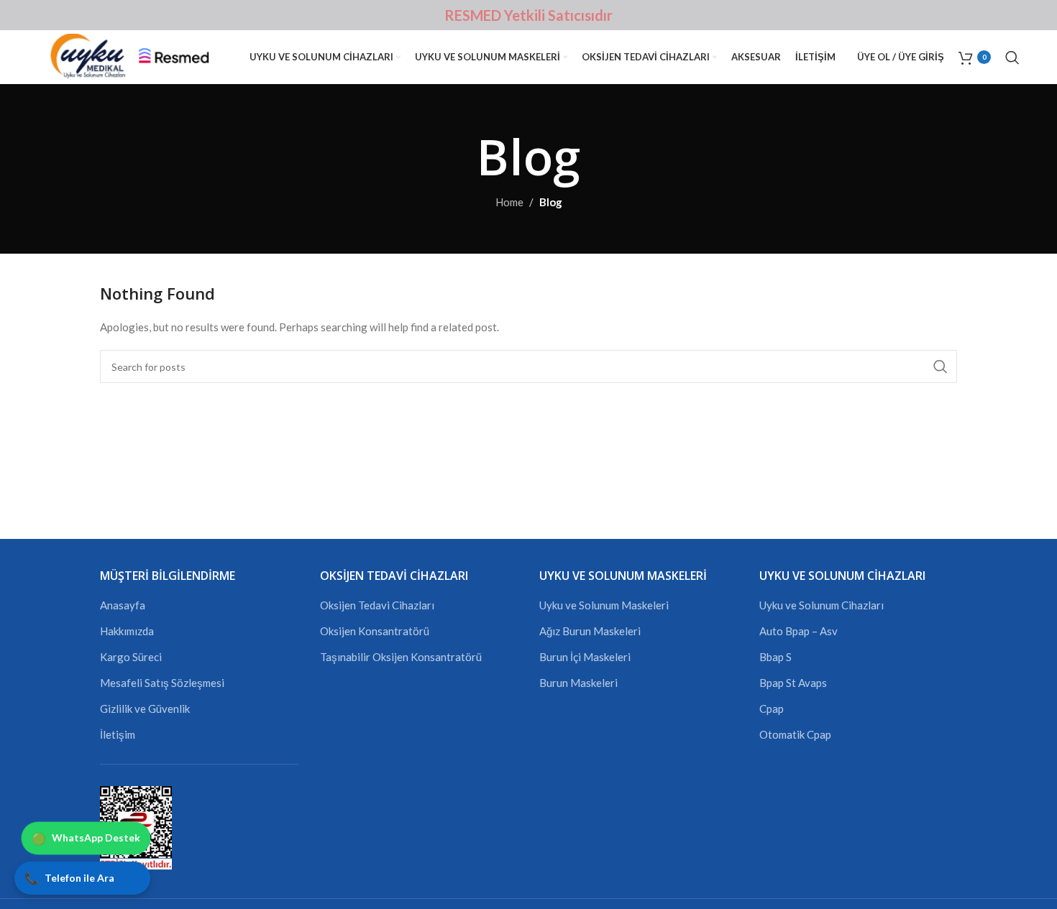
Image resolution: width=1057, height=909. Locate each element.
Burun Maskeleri (578, 682)
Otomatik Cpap (795, 734)
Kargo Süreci (131, 656)
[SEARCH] (940, 366)
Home (509, 201)
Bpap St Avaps (793, 682)
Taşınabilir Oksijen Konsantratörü (401, 656)
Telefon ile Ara (69, 878)
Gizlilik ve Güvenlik (145, 708)
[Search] (1012, 57)
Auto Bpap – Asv (798, 630)
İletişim (117, 734)
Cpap (771, 708)
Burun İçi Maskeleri (585, 656)
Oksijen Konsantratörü (374, 630)
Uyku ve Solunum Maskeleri (604, 605)
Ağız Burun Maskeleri (590, 630)
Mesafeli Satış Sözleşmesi (162, 682)
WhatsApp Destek (86, 838)
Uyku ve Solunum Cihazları (821, 605)
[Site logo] (136, 55)
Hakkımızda (127, 630)
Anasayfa (122, 605)
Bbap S (775, 656)
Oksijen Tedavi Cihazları (377, 605)
